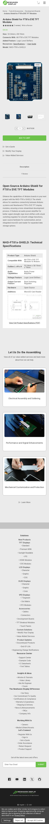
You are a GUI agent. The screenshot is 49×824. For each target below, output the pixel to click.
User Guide (31, 44)
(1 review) (17, 25)
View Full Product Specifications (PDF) (24, 323)
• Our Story (24, 693)
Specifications (19, 44)
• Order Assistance (24, 743)
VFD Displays (24, 595)
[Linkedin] (24, 779)
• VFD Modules (25, 605)
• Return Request (24, 746)
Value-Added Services (14, 155)
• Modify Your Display (25, 633)
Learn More (25, 502)
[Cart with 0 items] (38, 2)
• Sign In (24, 737)
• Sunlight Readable (25, 553)
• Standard (25, 546)
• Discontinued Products (25, 643)
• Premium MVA (25, 549)
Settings (7, 820)
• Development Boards (25, 619)
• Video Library (24, 680)
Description (24, 167)
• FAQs (24, 711)
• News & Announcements (24, 708)
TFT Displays (24, 543)
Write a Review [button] (27, 25)
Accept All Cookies (35, 820)
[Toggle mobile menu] (44, 2)
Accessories (24, 609)
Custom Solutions (24, 630)
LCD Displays (24, 567)
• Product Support (25, 749)
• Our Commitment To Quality (24, 696)
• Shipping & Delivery (24, 705)
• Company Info (24, 714)
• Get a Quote (24, 740)
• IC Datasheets (24, 663)
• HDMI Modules (25, 560)
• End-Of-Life (25, 646)
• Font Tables (24, 666)
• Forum (25, 686)
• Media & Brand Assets (24, 727)
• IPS (25, 556)
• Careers (24, 725)
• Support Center (24, 657)
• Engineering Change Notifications (25, 650)
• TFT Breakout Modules (25, 622)
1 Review (24, 174)
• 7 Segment (25, 598)
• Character (25, 570)
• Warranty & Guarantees (24, 702)
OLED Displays (24, 581)
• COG (25, 577)
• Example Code (24, 660)
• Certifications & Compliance (24, 699)
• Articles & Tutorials (25, 677)
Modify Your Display (13, 151)
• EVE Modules (25, 564)
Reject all (19, 820)
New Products (24, 540)
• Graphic (25, 574)
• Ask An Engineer (25, 683)
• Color (25, 591)
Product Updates (24, 640)
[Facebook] (9, 779)
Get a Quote (10, 147)
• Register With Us (24, 734)
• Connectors (25, 615)
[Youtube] (17, 779)
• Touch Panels (25, 626)
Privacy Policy (19, 815)
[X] (32, 779)
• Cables (25, 612)
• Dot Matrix (25, 601)
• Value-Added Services (25, 636)
